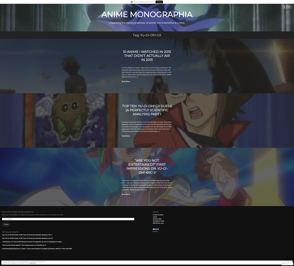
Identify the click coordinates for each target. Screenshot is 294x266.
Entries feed (157, 219)
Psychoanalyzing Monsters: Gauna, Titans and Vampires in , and (37, 248)
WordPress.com (158, 223)
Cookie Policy (32, 263)
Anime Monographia (147, 14)
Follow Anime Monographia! (17, 212)
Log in (155, 217)
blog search (155, 231)
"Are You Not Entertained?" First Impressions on (24, 245)
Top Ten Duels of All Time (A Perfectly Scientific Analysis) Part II (27, 238)
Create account (158, 215)
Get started (159, 1)
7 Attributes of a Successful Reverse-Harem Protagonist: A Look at (32, 242)
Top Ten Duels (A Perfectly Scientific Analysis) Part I (147, 110)
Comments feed (158, 221)
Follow (6, 224)
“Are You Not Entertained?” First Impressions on (147, 166)
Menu (288, 7)
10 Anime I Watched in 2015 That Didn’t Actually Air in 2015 (147, 56)
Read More (126, 81)
